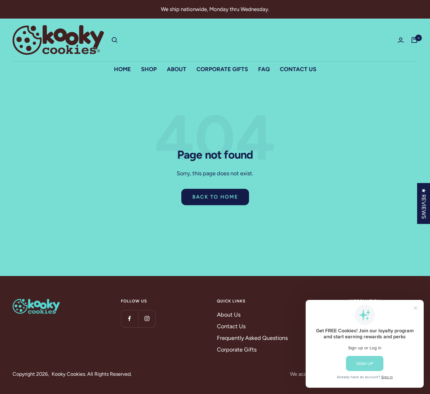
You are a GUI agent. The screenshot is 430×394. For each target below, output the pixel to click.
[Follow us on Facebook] (129, 318)
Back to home (215, 197)
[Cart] (414, 40)
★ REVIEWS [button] (423, 203)
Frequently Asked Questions (252, 338)
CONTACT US (298, 69)
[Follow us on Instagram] (147, 318)
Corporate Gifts (237, 349)
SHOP (149, 69)
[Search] (114, 40)
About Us (228, 314)
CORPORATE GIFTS (222, 69)
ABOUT (176, 69)
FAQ (264, 69)
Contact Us (231, 326)
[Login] (401, 40)
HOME (122, 69)
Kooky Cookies (68, 374)
